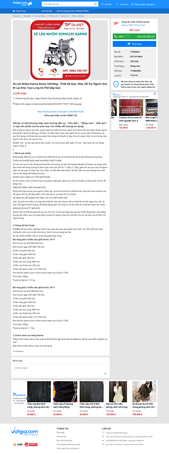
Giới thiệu (61, 432)
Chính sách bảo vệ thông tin (68, 448)
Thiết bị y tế (53, 16)
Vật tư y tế (64, 16)
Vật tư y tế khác (78, 16)
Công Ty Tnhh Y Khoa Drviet (135, 21)
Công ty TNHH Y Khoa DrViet (133, 25)
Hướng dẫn (61, 436)
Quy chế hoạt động (64, 440)
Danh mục (21, 10)
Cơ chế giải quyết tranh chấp (68, 444)
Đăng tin (108, 4)
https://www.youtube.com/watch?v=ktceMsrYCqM (60, 111)
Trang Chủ (16, 16)
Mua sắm (27, 16)
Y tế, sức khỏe (39, 16)
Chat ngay (137, 43)
